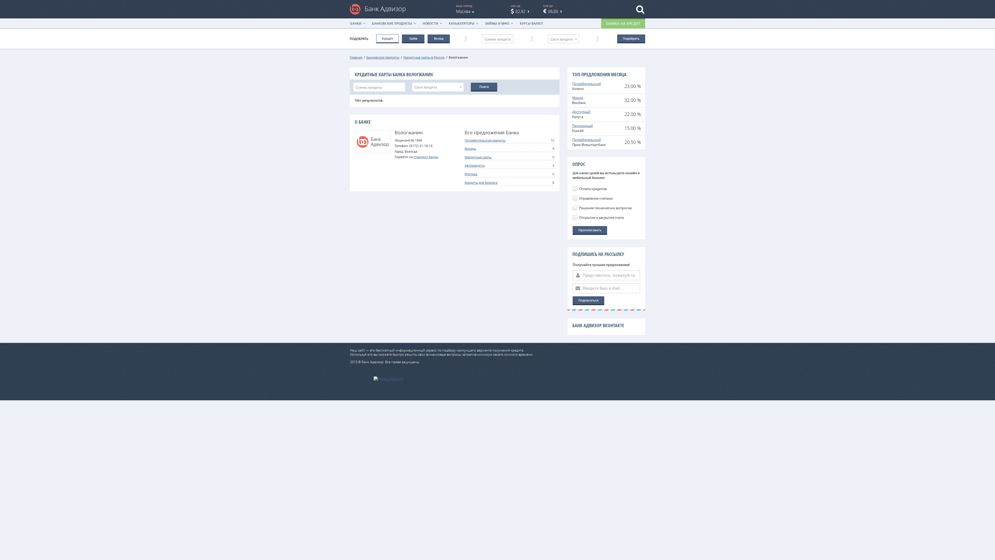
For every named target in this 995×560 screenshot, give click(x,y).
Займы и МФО (497, 23)
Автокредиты (475, 165)
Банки (355, 23)
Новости (430, 23)
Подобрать (631, 38)
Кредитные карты (478, 157)
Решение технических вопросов (605, 208)
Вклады (470, 148)
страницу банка (426, 157)
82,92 (520, 11)
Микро (577, 97)
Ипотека (471, 174)
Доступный (581, 111)
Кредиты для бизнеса (481, 182)
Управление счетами (596, 198)
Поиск (484, 87)
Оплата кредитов (593, 188)
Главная (356, 57)
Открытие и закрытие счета (601, 217)
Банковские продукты (392, 23)
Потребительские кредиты (485, 140)
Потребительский (586, 83)
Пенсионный (582, 125)
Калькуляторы (461, 23)
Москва (463, 11)
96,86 (553, 11)
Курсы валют (531, 23)
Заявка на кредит (623, 23)
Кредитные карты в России (424, 57)
